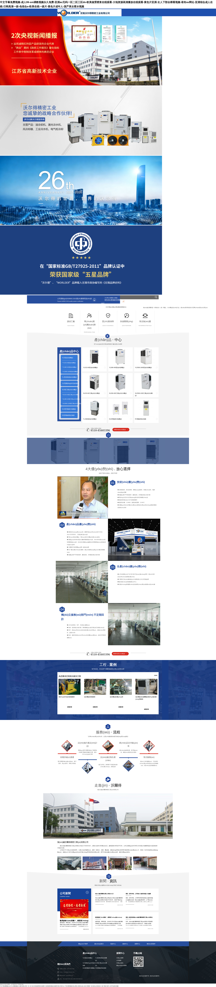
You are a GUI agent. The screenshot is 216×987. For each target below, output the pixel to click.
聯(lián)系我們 (151, 944)
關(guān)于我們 (83, 944)
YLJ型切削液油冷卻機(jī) (101, 959)
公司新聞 (118, 960)
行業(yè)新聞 (119, 958)
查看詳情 (69, 707)
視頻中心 (113, 944)
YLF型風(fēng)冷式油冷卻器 (89, 964)
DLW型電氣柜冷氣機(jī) (89, 968)
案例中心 (125, 944)
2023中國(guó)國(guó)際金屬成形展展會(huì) (116, 307)
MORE (155, 675)
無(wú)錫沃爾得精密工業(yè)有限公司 (70, 845)
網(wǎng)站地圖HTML (144, 976)
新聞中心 (137, 944)
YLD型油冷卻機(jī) (87, 958)
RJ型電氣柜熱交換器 (100, 968)
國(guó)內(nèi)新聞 (121, 965)
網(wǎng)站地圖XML (154, 976)
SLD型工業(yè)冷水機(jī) (101, 964)
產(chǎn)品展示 (99, 944)
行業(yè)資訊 (119, 963)
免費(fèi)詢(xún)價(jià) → (121, 429)
